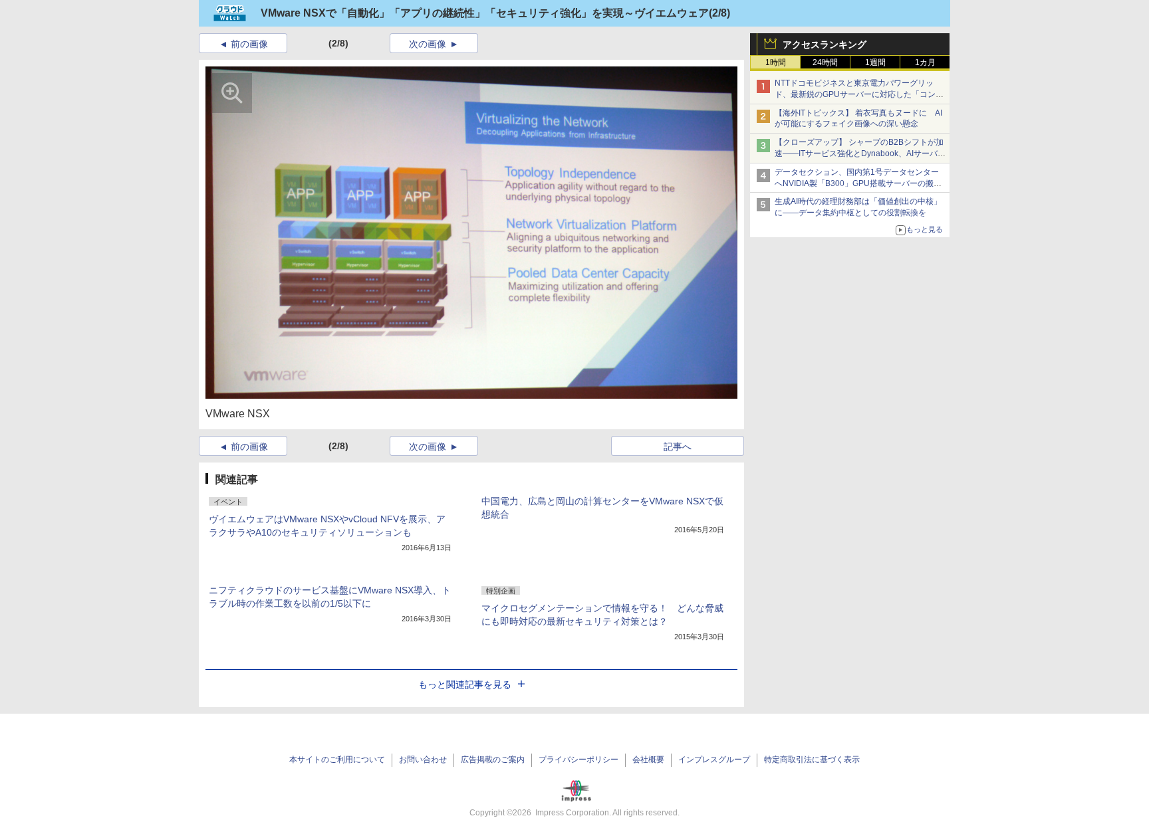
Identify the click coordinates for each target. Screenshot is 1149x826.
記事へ (678, 446)
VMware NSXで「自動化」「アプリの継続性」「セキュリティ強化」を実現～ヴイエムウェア (485, 13)
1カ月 (925, 62)
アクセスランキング (824, 44)
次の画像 (427, 44)
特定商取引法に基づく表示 (812, 759)
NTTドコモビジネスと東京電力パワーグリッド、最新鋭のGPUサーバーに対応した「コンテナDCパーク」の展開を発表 (859, 94)
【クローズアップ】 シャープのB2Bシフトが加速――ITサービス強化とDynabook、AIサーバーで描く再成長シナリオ (860, 153)
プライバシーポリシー (578, 759)
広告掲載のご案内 (493, 759)
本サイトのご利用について (337, 759)
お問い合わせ (423, 759)
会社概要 (648, 759)
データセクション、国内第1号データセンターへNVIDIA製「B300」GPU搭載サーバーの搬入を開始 (858, 183)
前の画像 (249, 44)
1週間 (875, 62)
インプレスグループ (714, 759)
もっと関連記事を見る (464, 684)
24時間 (825, 62)
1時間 (775, 62)
